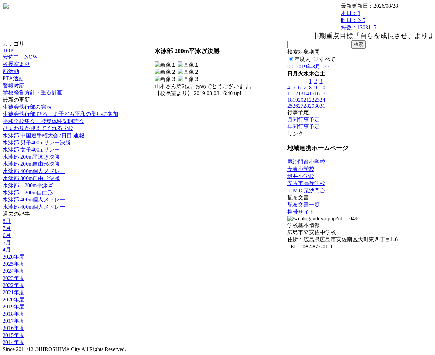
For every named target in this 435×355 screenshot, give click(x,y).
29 (311, 106)
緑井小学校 (300, 176)
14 (306, 93)
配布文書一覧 (303, 205)
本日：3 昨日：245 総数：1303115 (358, 20)
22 (311, 100)
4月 (7, 249)
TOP (8, 50)
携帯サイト (300, 212)
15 (311, 93)
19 (295, 100)
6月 (7, 235)
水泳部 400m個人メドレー (34, 171)
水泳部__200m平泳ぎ (28, 185)
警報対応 (13, 85)
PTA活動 (13, 78)
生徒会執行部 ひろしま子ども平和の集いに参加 (60, 114)
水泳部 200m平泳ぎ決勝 (31, 157)
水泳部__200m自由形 (28, 192)
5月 (7, 242)
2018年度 (13, 314)
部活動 (11, 71)
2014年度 (13, 342)
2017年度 (13, 321)
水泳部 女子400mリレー (31, 150)
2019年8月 (308, 66)
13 (300, 93)
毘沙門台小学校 (306, 162)
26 (295, 106)
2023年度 (13, 278)
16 (317, 93)
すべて (327, 59)
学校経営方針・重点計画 (33, 92)
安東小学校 (300, 169)
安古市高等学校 (306, 183)
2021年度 (13, 292)
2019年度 (13, 306)
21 (306, 100)
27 (300, 106)
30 (317, 106)
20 (300, 100)
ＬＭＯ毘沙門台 (306, 190)
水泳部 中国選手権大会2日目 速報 (43, 135)
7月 (7, 228)
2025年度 (13, 264)
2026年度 (13, 257)
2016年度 (13, 328)
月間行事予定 (303, 119)
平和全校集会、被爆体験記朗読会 (43, 121)
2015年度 (13, 335)
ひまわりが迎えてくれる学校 (38, 128)
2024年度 (13, 271)
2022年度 (13, 285)
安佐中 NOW (20, 57)
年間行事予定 (303, 126)
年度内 (302, 59)
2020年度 (13, 299)
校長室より (16, 64)
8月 (7, 221)
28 (306, 106)
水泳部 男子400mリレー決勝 (37, 142)
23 (317, 100)
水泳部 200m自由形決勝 (31, 164)
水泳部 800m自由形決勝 (31, 178)
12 (295, 93)
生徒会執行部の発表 (27, 107)
